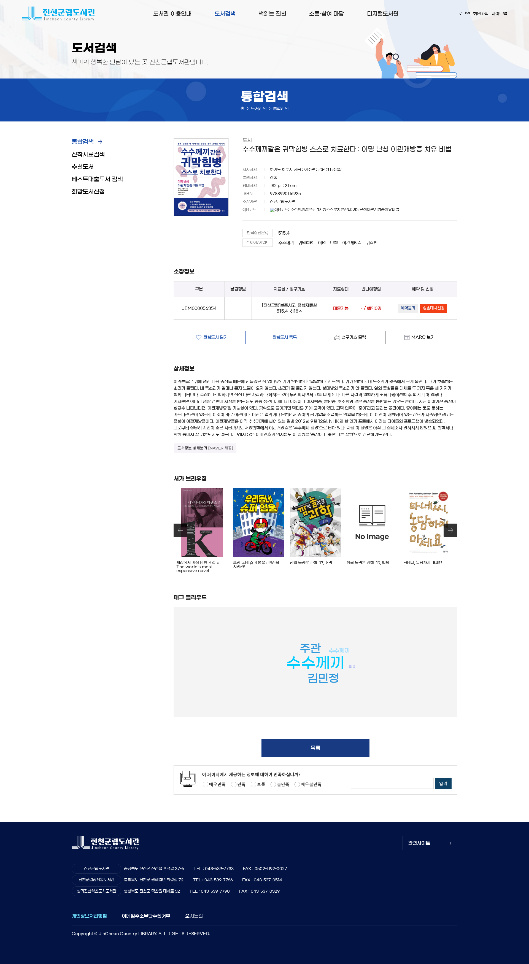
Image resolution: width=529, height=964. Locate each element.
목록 (315, 748)
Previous (180, 530)
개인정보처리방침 (89, 916)
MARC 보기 (422, 337)
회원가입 (480, 14)
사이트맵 (499, 14)
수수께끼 (286, 243)
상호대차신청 (433, 308)
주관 (310, 648)
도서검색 (225, 14)
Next (450, 530)
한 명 (352, 666)
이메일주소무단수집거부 (146, 916)
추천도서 (83, 167)
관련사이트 (419, 843)
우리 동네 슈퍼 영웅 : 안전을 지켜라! (256, 565)
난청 (334, 243)
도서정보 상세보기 (205, 448)
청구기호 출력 (354, 337)
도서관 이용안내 (172, 14)
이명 (322, 243)
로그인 (464, 14)
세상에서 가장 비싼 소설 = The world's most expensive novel (197, 567)
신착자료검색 (88, 154)
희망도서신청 (88, 191)
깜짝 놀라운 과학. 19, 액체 (368, 563)
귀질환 (371, 243)
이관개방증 (351, 243)
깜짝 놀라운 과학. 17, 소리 (311, 563)
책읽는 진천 (272, 14)
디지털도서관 (382, 14)
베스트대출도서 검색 (97, 179)
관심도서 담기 (215, 337)
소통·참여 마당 (326, 14)
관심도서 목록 (284, 337)
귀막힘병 (306, 243)
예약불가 (408, 308)
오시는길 (194, 916)
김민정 (323, 678)
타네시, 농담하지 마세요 (422, 563)
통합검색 (83, 142)
